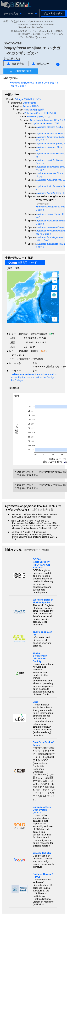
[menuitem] (12, 13)
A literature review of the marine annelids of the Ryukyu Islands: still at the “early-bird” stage (34, 377)
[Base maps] (54, 295)
